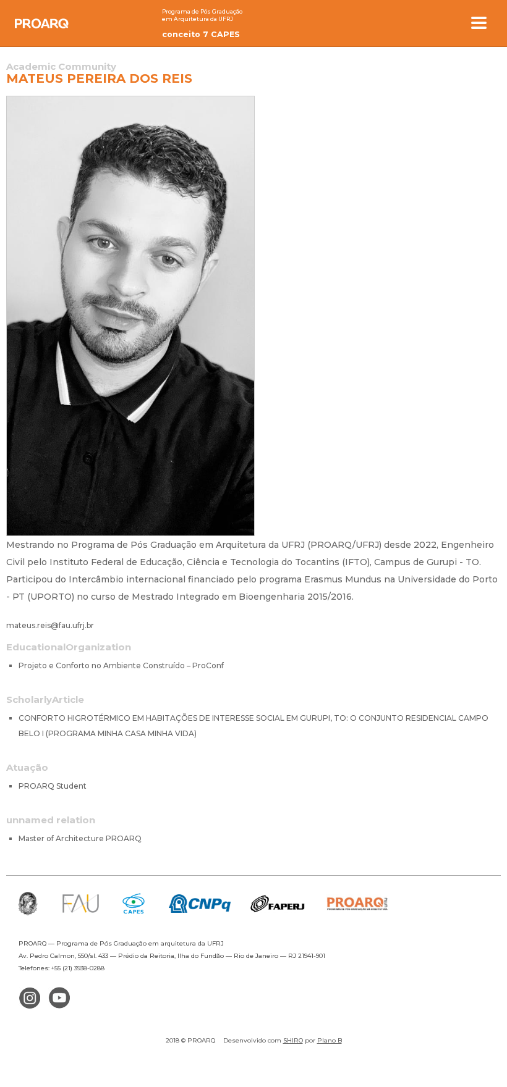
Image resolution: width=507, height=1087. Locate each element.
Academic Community (61, 66)
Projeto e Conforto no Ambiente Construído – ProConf (121, 665)
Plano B (329, 1040)
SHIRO (293, 1040)
